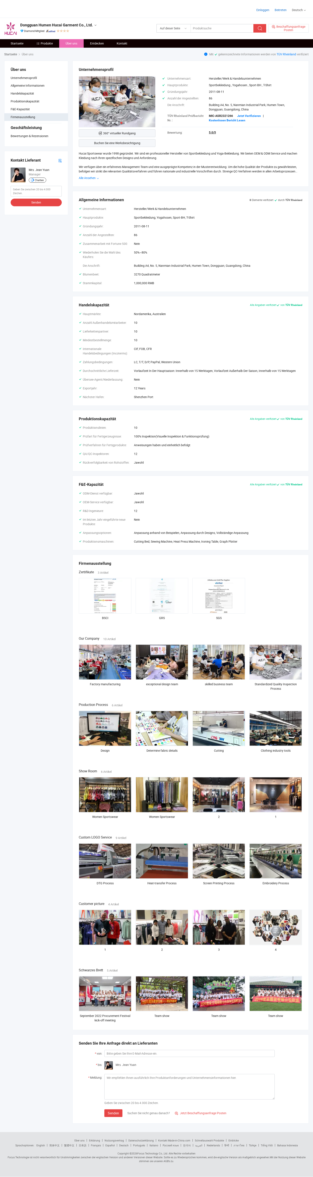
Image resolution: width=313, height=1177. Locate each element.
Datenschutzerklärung (141, 1140)
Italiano (153, 1145)
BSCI (105, 618)
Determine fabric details (162, 750)
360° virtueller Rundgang (119, 133)
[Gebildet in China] (31, 8)
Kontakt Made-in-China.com (174, 1140)
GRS (162, 618)
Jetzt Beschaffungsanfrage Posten (200, 1113)
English (40, 1145)
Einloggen (262, 10)
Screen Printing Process (218, 883)
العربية (198, 1145)
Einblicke (233, 1140)
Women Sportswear (105, 817)
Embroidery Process (276, 883)
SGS (219, 618)
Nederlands (213, 1145)
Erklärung (94, 1140)
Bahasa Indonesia (287, 1145)
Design (105, 750)
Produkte (47, 43)
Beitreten (281, 10)
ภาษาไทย (239, 1145)
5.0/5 (212, 132)
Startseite (17, 43)
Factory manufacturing (105, 684)
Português (139, 1145)
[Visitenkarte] (60, 160)
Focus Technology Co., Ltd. (152, 1153)
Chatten (39, 180)
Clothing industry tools (276, 750)
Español (110, 1145)
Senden (36, 202)
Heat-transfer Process (162, 883)
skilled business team (219, 684)
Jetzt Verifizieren (249, 116)
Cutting (219, 750)
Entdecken (97, 43)
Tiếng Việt (267, 1145)
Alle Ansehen (87, 178)
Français (96, 1145)
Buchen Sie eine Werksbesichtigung (117, 143)
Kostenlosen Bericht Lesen (227, 120)
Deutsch (124, 1145)
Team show (161, 1016)
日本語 (82, 1145)
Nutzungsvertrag (114, 1140)
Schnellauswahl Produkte (209, 1140)
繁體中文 (69, 1145)
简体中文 (54, 1145)
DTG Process (105, 883)
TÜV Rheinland (286, 54)
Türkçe (252, 1145)
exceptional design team (162, 684)
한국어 (187, 1145)
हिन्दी (226, 1145)
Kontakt (122, 43)
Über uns (71, 43)
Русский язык (171, 1145)
